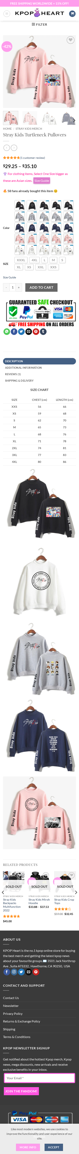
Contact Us (11, 998)
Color (6, 228)
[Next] (69, 71)
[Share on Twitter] (21, 331)
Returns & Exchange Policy (21, 1021)
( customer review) (32, 157)
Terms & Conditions (16, 1037)
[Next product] (6, 148)
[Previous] (9, 71)
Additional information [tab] (23, 367)
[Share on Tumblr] (43, 331)
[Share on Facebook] (14, 331)
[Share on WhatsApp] (6, 331)
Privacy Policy (12, 1013)
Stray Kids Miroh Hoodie (39, 901)
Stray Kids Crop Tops (64, 901)
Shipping (9, 1029)
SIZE (5, 263)
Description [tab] (14, 361)
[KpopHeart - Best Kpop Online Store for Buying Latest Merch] (39, 13)
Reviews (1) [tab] (13, 374)
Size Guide (9, 277)
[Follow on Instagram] (14, 972)
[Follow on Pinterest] (36, 972)
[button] (6, 14)
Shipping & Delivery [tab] (19, 380)
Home (7, 128)
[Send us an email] (28, 972)
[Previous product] (14, 148)
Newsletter (11, 1006)
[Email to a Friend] (28, 331)
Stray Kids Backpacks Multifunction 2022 (12, 905)
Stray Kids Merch (29, 128)
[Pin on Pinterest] (36, 331)
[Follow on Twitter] (21, 972)
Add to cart (41, 287)
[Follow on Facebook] (6, 972)
